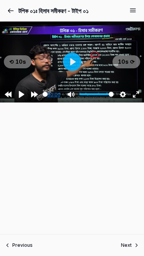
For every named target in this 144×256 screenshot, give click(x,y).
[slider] (45, 94)
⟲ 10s (17, 61)
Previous (22, 245)
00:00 (54, 94)
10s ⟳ (126, 61)
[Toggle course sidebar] (133, 10)
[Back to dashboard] (10, 10)
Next (126, 245)
